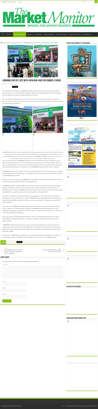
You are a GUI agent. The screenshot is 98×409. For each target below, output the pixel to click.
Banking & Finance (19, 34)
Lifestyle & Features (61, 34)
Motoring (29, 34)
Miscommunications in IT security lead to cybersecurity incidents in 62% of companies (13, 250)
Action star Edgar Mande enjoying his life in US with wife (52, 249)
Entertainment (86, 34)
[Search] (96, 1)
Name (4, 281)
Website (4, 294)
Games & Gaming (48, 34)
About (20, 1)
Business (9, 34)
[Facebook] (84, 2)
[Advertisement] (82, 377)
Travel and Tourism (75, 34)
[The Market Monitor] (49, 17)
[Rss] (83, 2)
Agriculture (38, 34)
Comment (5, 264)
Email (4, 288)
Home (2, 34)
